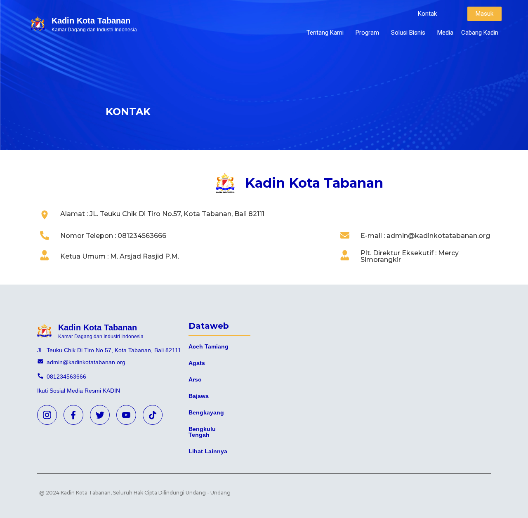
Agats (197, 363)
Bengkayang (206, 412)
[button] (427, 14)
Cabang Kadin (479, 32)
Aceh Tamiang (209, 346)
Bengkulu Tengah (202, 432)
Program (367, 32)
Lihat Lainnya (208, 451)
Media (445, 32)
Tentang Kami (325, 32)
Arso (195, 379)
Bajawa (199, 396)
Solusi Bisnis (408, 32)
